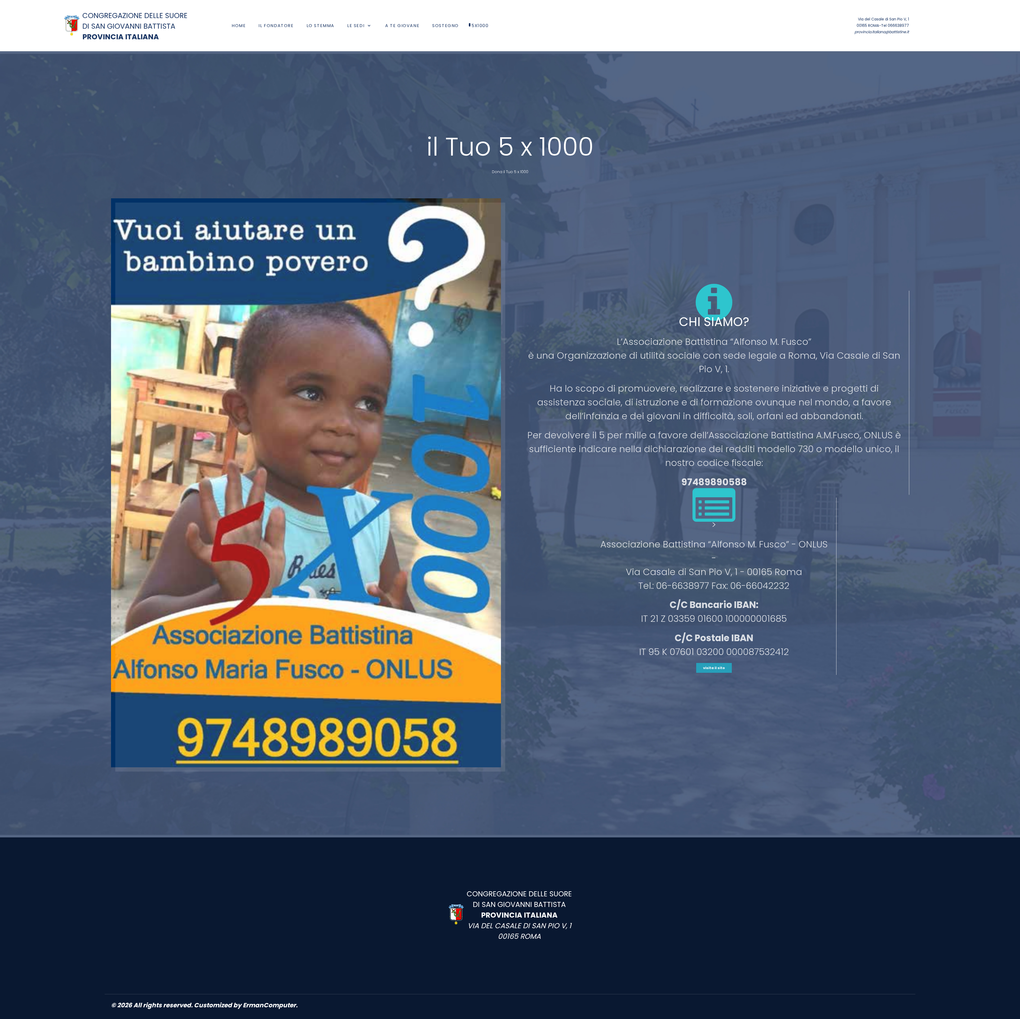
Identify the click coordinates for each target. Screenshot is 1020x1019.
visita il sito (714, 668)
